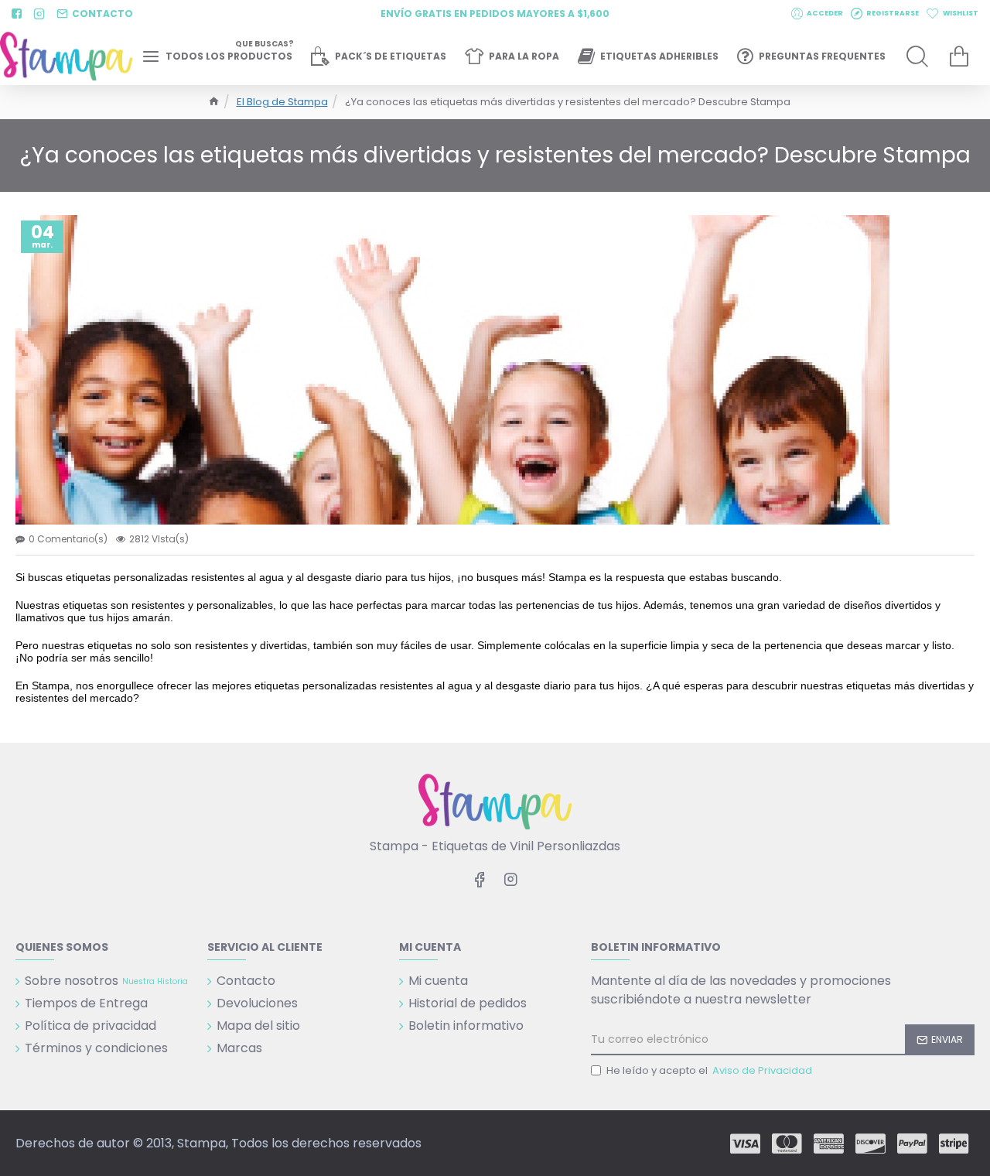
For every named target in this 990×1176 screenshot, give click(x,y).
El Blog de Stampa (282, 101)
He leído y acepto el (709, 1070)
